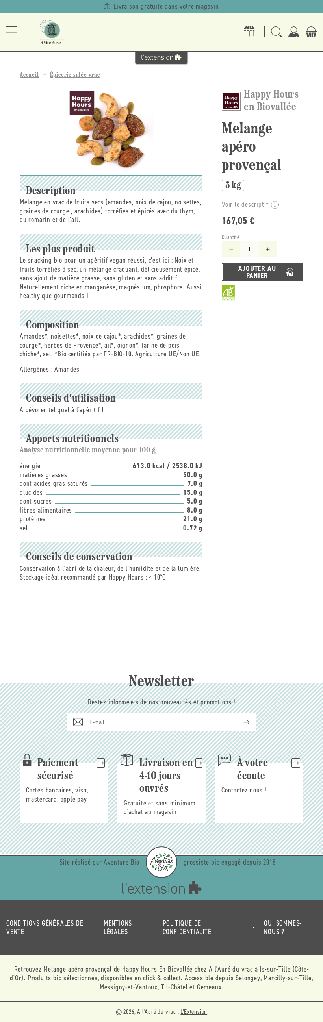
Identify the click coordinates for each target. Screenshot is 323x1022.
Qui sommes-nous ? (283, 927)
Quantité (230, 237)
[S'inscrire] (240, 722)
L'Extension (193, 1011)
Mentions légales (118, 927)
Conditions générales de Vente (44, 927)
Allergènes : (36, 369)
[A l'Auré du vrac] (52, 31)
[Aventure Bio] (161, 862)
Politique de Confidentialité (187, 927)
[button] (11, 32)
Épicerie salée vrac (75, 75)
